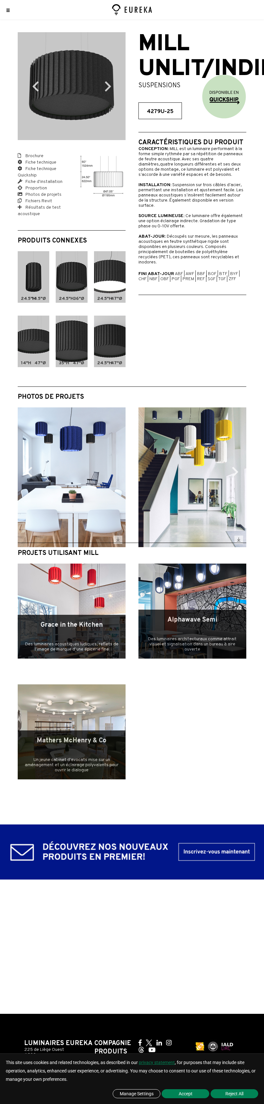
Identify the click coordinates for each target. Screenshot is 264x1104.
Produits (110, 1052)
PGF (176, 279)
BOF (212, 274)
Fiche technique (40, 162)
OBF (164, 279)
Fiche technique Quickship (37, 172)
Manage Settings (137, 1093)
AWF (189, 274)
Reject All (234, 1093)
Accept (186, 1093)
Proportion (35, 188)
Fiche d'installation (43, 182)
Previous (35, 86)
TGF (222, 279)
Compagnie (112, 1043)
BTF (223, 274)
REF (201, 279)
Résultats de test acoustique (39, 211)
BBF (201, 274)
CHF (142, 279)
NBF (153, 279)
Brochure (33, 156)
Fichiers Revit (38, 201)
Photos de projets (42, 194)
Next (108, 86)
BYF (234, 274)
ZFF (232, 279)
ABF (179, 274)
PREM (188, 279)
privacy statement (157, 1062)
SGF (211, 279)
